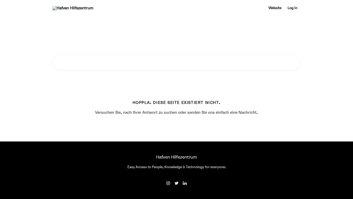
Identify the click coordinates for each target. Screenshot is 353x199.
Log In (292, 8)
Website (274, 8)
